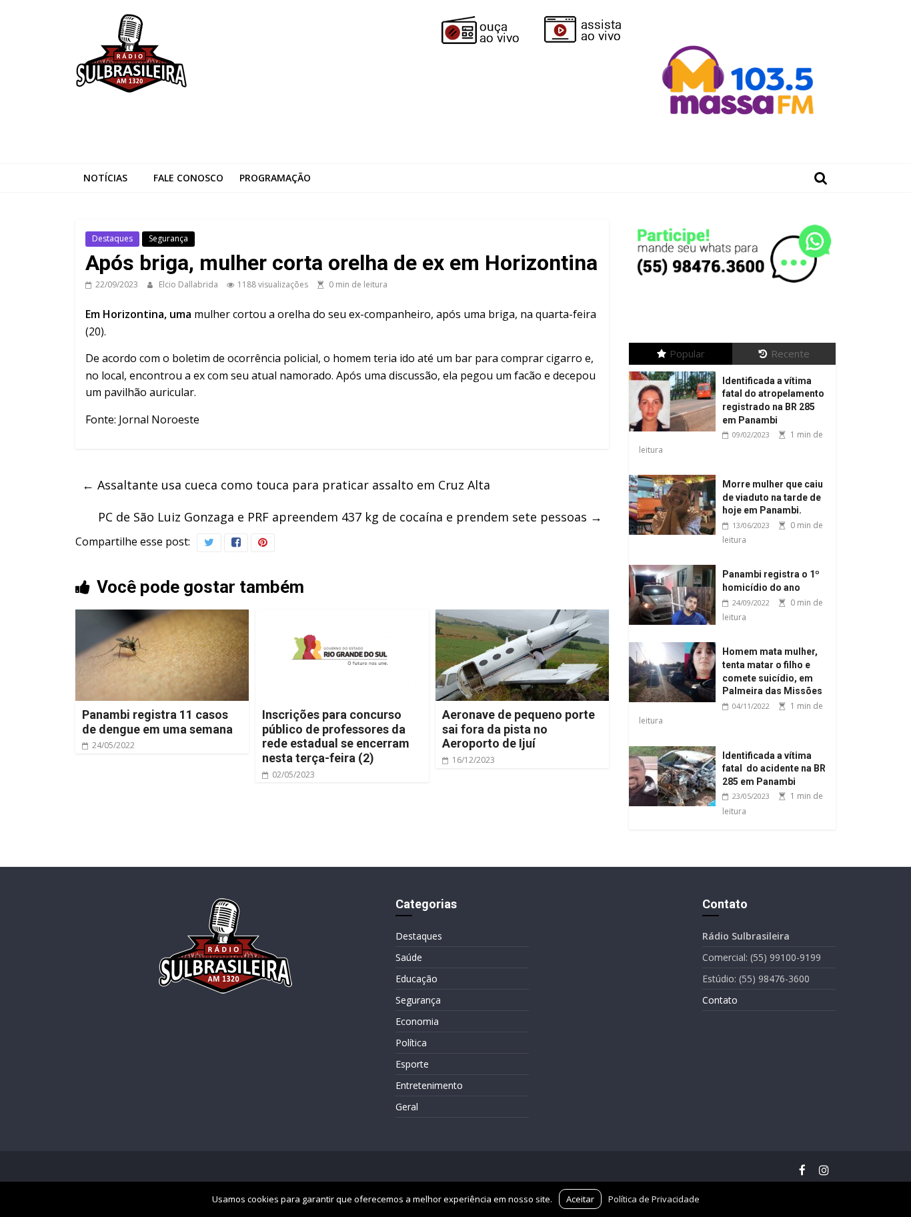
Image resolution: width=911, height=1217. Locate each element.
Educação (416, 978)
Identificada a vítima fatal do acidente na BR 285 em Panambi (774, 768)
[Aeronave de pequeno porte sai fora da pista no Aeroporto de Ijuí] (522, 617)
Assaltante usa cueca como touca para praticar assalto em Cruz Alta (286, 485)
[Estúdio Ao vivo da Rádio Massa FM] (740, 21)
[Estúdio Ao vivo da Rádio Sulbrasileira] (592, 21)
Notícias (105, 177)
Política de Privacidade (654, 1199)
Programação (275, 177)
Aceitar (580, 1199)
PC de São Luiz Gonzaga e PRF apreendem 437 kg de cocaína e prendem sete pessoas (350, 517)
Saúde (408, 957)
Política (411, 1042)
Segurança (168, 238)
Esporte (412, 1064)
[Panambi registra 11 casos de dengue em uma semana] (162, 617)
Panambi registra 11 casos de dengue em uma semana (157, 722)
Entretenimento (429, 1085)
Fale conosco (188, 177)
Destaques (112, 238)
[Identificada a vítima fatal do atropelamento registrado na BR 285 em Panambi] (675, 371)
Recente (790, 353)
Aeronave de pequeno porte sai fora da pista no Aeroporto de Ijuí (518, 729)
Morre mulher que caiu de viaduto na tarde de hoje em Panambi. (772, 497)
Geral (406, 1106)
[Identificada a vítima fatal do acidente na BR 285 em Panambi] (675, 746)
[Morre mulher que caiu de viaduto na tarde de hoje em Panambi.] (675, 475)
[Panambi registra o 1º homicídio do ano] (675, 565)
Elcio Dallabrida (189, 284)
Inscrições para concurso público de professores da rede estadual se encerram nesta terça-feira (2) (335, 736)
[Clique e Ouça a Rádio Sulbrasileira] (489, 21)
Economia (417, 1021)
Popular (687, 353)
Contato (720, 1000)
